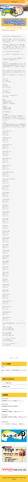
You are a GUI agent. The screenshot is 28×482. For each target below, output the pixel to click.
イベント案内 (5, 382)
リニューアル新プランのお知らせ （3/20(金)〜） (13, 424)
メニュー (15, 2)
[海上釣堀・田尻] (12, 11)
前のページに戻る (14, 358)
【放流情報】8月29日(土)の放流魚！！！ (10, 406)
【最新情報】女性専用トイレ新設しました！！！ (12, 411)
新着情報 (4, 386)
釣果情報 (13, 30)
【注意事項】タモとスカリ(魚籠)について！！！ (12, 400)
